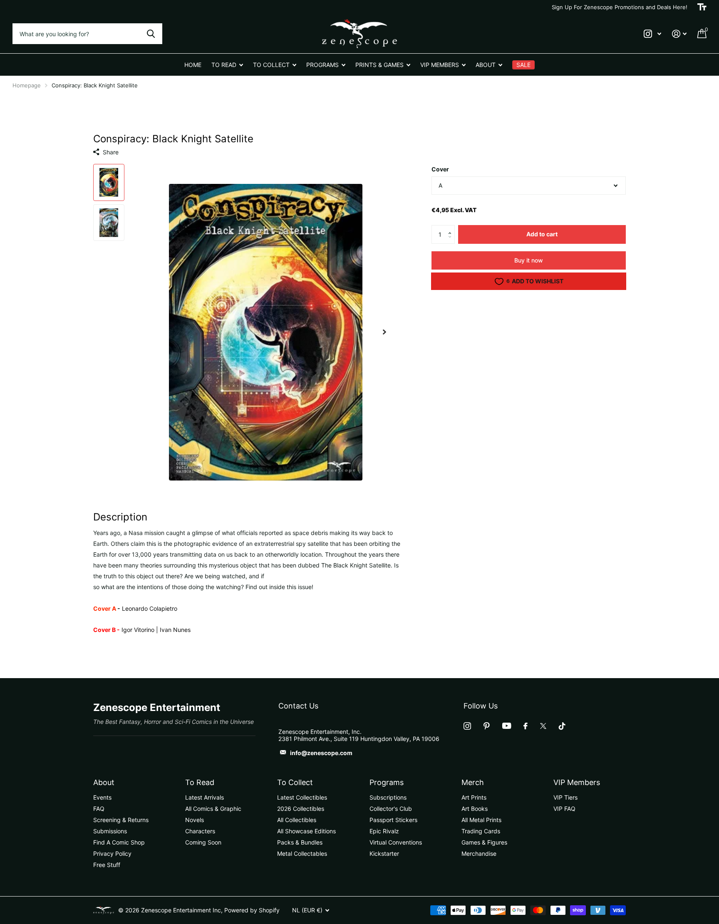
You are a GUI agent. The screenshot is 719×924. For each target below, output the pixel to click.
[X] (543, 726)
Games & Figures (484, 842)
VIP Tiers (565, 797)
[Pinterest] (486, 726)
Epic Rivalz (384, 831)
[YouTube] (506, 726)
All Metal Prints (481, 819)
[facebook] (525, 726)
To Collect (295, 782)
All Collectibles (296, 819)
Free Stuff (106, 864)
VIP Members (576, 782)
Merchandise (478, 853)
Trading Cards (480, 831)
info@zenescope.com (321, 752)
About (103, 782)
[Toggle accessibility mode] (702, 7)
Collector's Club (390, 808)
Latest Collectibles (302, 797)
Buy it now (528, 260)
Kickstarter (384, 853)
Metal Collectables (302, 853)
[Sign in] (679, 34)
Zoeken (150, 33)
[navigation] (108, 182)
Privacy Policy (112, 853)
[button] (451, 227)
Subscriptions (388, 797)
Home (192, 64)
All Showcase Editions (306, 831)
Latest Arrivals (204, 797)
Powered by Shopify (252, 910)
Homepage (26, 85)
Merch (472, 782)
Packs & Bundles (299, 842)
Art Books (474, 808)
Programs (386, 782)
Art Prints (473, 797)
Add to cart (542, 234)
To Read (199, 782)
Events (102, 797)
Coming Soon (203, 842)
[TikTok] (562, 726)
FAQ (98, 808)
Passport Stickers (393, 819)
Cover (440, 169)
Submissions (110, 831)
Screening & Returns (121, 819)
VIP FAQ (564, 808)
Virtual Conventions (395, 842)
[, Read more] (652, 34)
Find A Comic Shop (119, 842)
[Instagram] (467, 726)
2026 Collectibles (300, 808)
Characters (200, 831)
